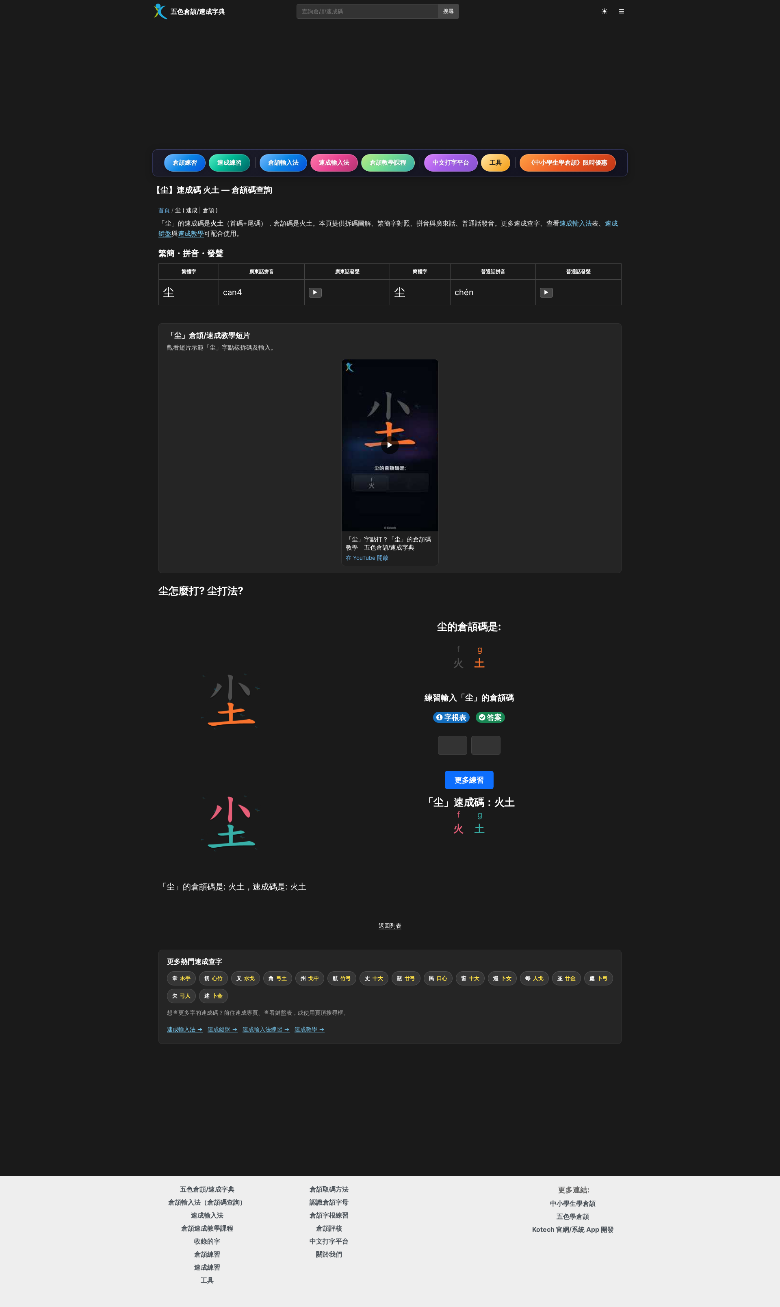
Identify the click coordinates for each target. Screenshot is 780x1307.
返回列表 (390, 925)
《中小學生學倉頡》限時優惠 (567, 162)
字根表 (455, 717)
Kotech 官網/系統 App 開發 (573, 1229)
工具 (496, 162)
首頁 (164, 210)
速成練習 (229, 162)
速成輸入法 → (185, 1029)
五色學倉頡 (573, 1216)
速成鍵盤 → (223, 1029)
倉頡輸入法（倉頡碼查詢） (207, 1202)
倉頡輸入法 (283, 162)
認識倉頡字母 (329, 1202)
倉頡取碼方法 (329, 1189)
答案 (494, 717)
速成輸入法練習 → (266, 1029)
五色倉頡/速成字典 (207, 1189)
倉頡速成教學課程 (207, 1228)
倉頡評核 (329, 1228)
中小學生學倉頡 (573, 1203)
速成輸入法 (334, 162)
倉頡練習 (185, 162)
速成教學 (191, 233)
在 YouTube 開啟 (367, 558)
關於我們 (329, 1254)
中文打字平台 (451, 162)
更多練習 (469, 780)
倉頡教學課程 (388, 162)
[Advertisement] (390, 86)
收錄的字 (207, 1241)
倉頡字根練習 (329, 1215)
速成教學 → (310, 1029)
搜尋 (448, 11)
